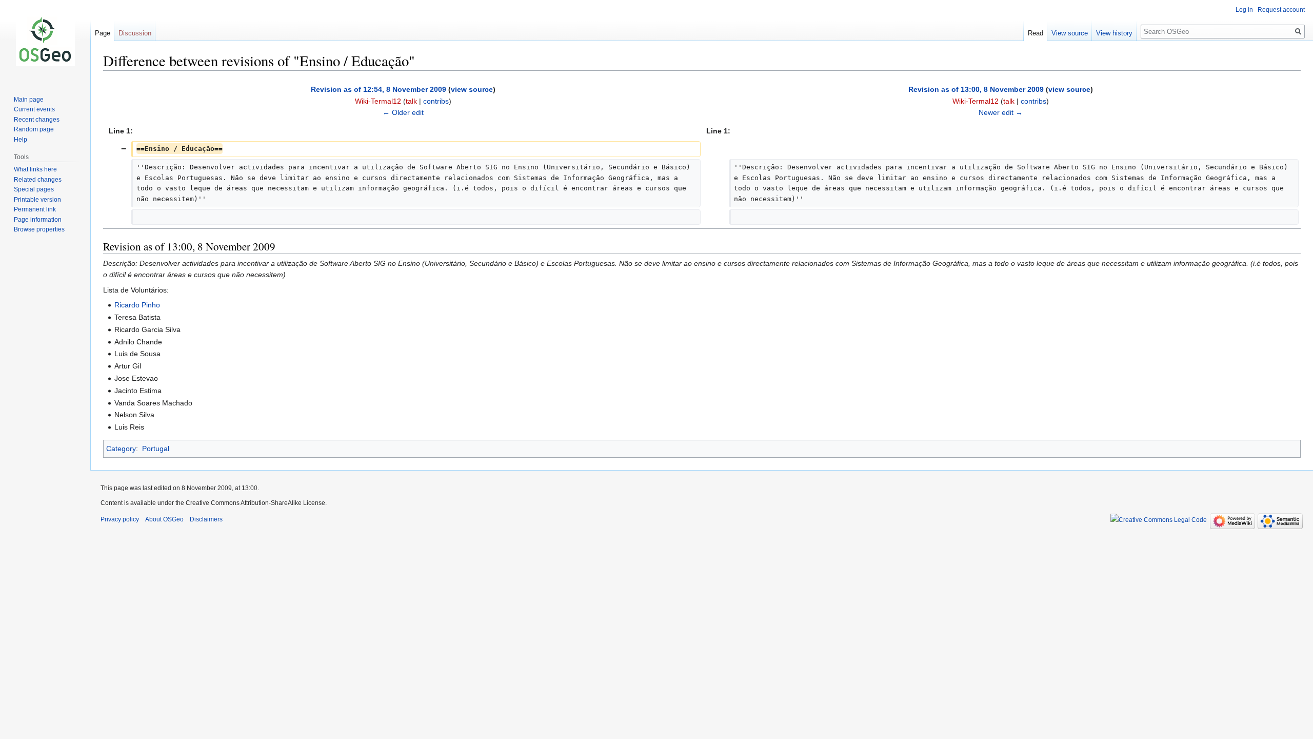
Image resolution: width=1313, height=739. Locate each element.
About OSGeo (164, 519)
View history (1114, 33)
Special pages (34, 189)
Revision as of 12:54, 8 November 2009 (378, 89)
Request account (1281, 9)
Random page (34, 129)
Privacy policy (120, 519)
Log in (1244, 9)
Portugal (155, 448)
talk (411, 101)
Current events (34, 109)
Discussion (134, 33)
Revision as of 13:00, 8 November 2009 (976, 89)
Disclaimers (206, 519)
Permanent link (35, 209)
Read (1035, 33)
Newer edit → (1001, 112)
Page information (38, 219)
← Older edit (403, 112)
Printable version (37, 199)
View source (1069, 33)
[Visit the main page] (45, 41)
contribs (436, 101)
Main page (29, 99)
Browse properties (39, 229)
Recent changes (36, 119)
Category (121, 448)
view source (472, 89)
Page (102, 33)
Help (20, 139)
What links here (35, 169)
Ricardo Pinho (137, 305)
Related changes (38, 179)
